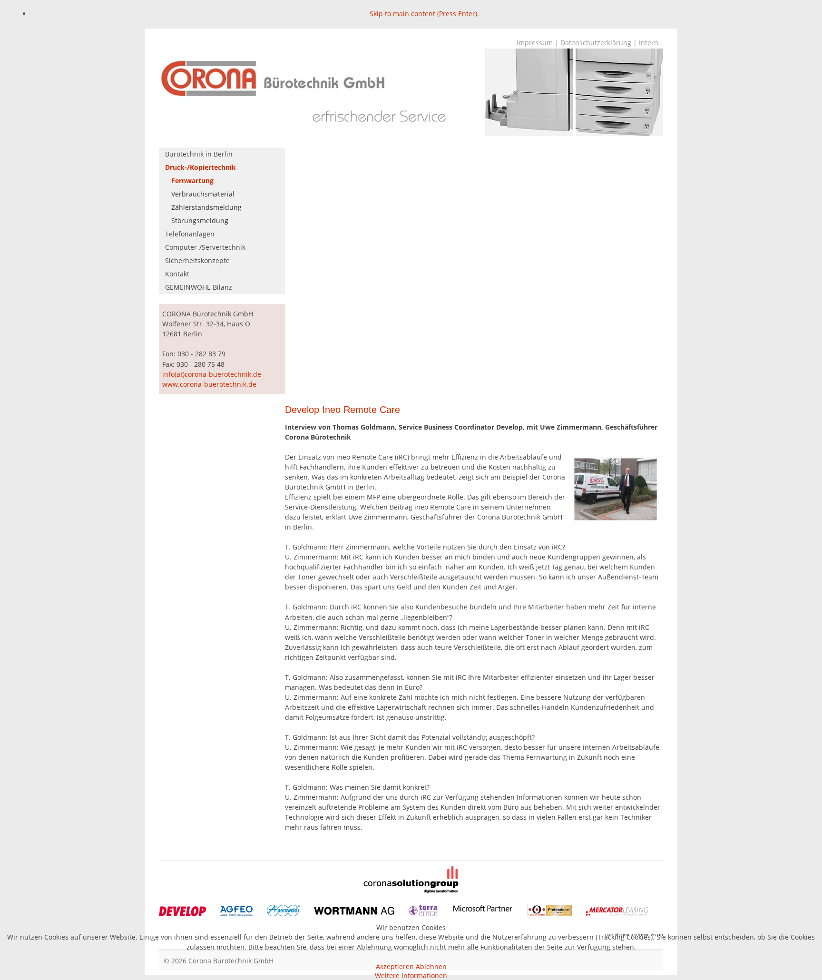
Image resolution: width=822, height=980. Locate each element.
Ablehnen (431, 966)
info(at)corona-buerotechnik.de (211, 374)
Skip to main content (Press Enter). (424, 13)
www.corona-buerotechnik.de (209, 384)
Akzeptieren (395, 966)
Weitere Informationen (411, 975)
